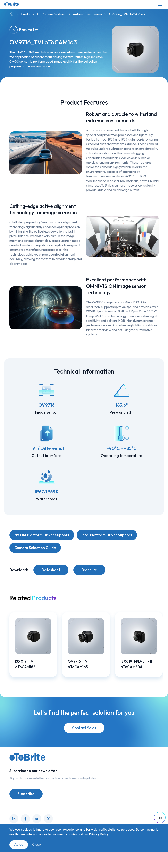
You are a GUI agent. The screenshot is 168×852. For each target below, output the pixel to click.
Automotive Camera (87, 14)
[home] (11, 14)
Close (36, 844)
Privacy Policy (99, 834)
